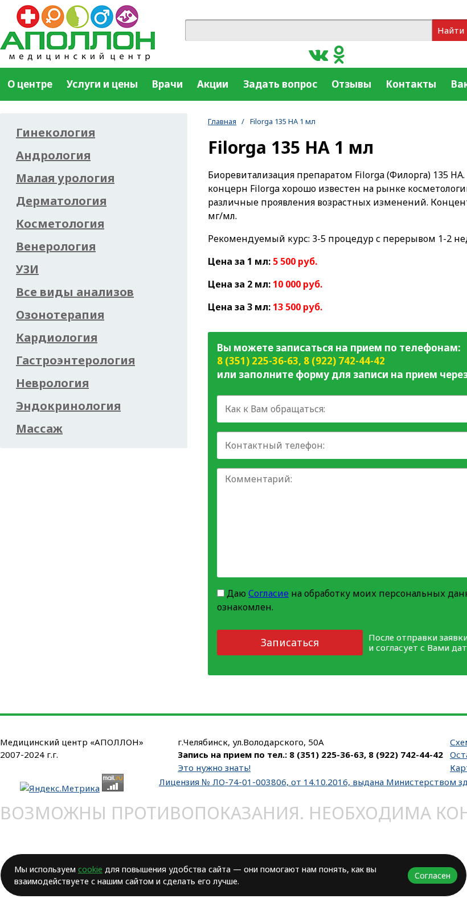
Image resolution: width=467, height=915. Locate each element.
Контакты (411, 84)
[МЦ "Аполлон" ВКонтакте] (318, 54)
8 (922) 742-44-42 (344, 360)
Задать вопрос (280, 84)
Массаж (39, 428)
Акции (212, 84)
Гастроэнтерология (75, 360)
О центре (29, 84)
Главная (222, 121)
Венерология (56, 246)
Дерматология (61, 201)
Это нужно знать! (214, 767)
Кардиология (56, 337)
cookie (90, 869)
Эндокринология (68, 406)
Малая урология (65, 178)
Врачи (167, 84)
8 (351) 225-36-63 (257, 360)
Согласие (268, 593)
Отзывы (351, 84)
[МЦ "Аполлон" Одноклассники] (339, 54)
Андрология (53, 155)
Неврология (52, 383)
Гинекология (55, 132)
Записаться (290, 642)
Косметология (60, 223)
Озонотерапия (60, 315)
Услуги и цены (102, 84)
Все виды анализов (75, 292)
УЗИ (27, 269)
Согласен (432, 875)
